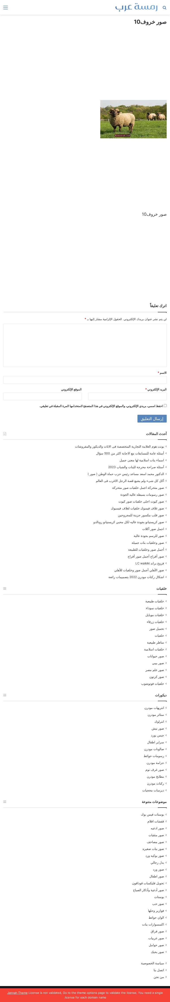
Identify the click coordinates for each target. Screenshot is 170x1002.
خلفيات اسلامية (154, 649)
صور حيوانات (155, 656)
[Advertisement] (85, 67)
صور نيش (158, 728)
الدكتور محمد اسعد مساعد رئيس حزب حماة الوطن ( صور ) (126, 474)
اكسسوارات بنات (153, 924)
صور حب (158, 904)
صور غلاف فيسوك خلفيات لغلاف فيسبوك (137, 508)
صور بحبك (157, 952)
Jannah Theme (17, 992)
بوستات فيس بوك (152, 814)
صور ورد (158, 869)
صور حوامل (156, 945)
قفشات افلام (155, 821)
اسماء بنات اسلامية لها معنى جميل (142, 460)
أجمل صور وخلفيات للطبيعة (146, 549)
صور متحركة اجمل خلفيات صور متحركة (138, 487)
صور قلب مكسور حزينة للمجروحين (141, 515)
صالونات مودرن (154, 749)
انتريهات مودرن (154, 708)
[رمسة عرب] (136, 7)
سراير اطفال (155, 742)
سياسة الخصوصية (152, 963)
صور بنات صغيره (153, 849)
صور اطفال (156, 876)
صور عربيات (156, 938)
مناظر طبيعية (155, 642)
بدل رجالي (157, 862)
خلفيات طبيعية (154, 601)
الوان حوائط (156, 917)
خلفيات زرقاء (155, 622)
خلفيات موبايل (154, 615)
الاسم (162, 372)
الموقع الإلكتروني (71, 389)
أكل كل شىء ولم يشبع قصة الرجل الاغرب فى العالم (130, 481)
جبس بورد (157, 735)
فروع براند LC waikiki (149, 563)
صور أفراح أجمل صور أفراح (146, 556)
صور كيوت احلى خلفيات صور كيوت (141, 501)
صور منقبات (156, 835)
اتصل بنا (159, 970)
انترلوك (159, 721)
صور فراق (157, 931)
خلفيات (159, 635)
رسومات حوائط (154, 756)
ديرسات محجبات (153, 790)
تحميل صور (156, 628)
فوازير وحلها (156, 910)
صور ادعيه (157, 828)
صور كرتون (156, 677)
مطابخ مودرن (155, 776)
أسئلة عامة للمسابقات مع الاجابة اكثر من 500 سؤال (130, 453)
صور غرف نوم (154, 769)
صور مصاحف (155, 842)
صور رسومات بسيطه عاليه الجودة (142, 494)
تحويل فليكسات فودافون (148, 883)
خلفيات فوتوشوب (152, 683)
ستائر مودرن (156, 714)
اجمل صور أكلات (153, 529)
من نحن (159, 977)
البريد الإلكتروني (156, 389)
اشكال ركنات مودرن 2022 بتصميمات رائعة (136, 577)
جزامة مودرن (155, 763)
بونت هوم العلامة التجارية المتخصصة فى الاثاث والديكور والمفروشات (119, 446)
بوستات (159, 897)
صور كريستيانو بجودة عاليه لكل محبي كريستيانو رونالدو (128, 522)
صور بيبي (158, 663)
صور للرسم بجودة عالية (149, 536)
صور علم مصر (154, 670)
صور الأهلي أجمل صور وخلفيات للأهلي (139, 570)
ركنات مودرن (155, 783)
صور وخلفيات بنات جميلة (148, 542)
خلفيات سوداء (155, 608)
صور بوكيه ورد (154, 855)
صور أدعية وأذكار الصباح (148, 890)
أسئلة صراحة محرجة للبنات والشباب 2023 (136, 467)
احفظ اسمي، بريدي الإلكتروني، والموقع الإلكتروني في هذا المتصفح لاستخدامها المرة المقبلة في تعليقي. (101, 406)
